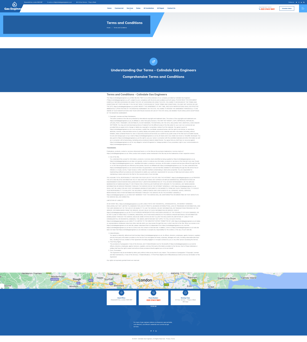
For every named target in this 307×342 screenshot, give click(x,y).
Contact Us (171, 8)
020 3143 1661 (268, 9)
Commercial (119, 8)
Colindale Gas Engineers (145, 339)
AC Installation (149, 8)
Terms (173, 339)
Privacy (168, 339)
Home (109, 8)
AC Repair (160, 8)
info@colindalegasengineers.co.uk (62, 2)
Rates (138, 8)
